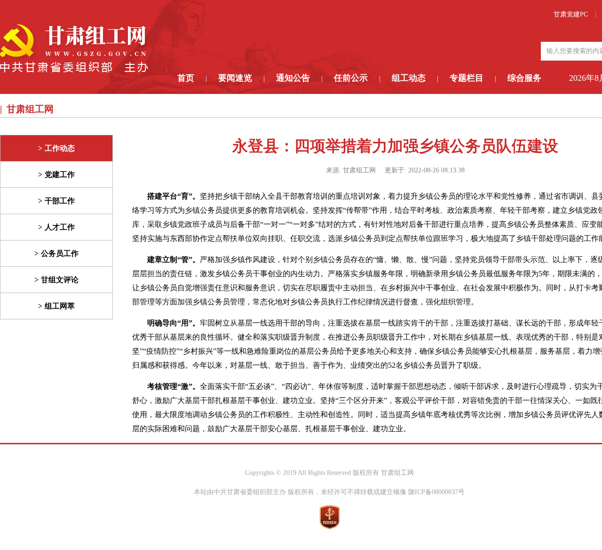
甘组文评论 (60, 280)
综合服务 (524, 78)
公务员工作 (60, 253)
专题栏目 (466, 78)
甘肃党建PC (571, 14)
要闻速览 (235, 78)
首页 (185, 78)
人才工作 (60, 227)
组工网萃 (60, 306)
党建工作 (60, 174)
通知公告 (293, 78)
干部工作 (60, 201)
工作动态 (60, 148)
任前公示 (351, 78)
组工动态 (409, 78)
